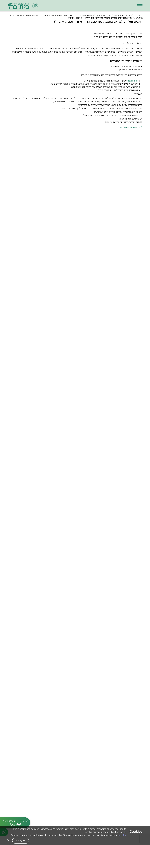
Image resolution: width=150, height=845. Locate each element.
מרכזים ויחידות (103, 16)
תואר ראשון (132, 81)
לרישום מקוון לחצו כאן (131, 127)
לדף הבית (138, 16)
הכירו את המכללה (122, 16)
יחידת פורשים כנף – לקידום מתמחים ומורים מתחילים (67, 16)
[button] (140, 5)
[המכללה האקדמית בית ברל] (23, 5)
